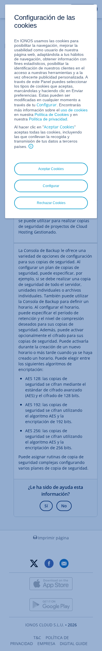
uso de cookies (74, 110)
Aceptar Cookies (59, 127)
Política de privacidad (48, 119)
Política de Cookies (52, 114)
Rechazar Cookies (51, 203)
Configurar (47, 104)
